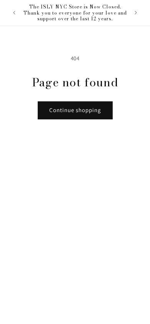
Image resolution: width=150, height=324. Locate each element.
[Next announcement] (135, 12)
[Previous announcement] (14, 12)
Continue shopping (75, 110)
